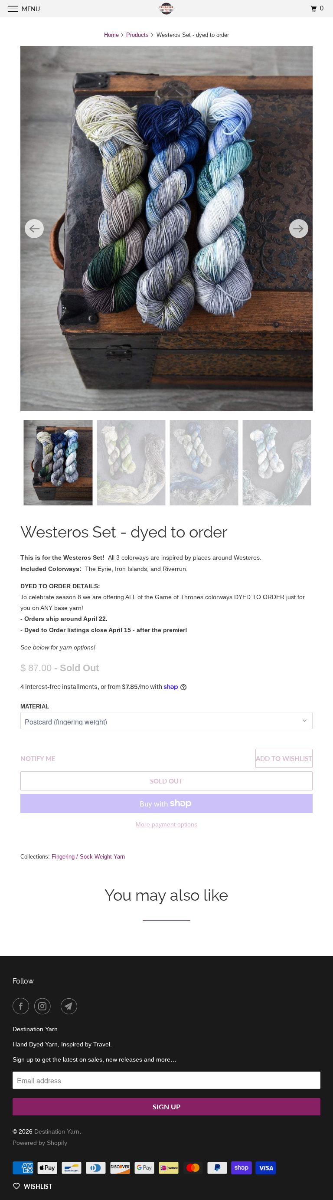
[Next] (298, 228)
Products (137, 35)
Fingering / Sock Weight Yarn (88, 856)
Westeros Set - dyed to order (124, 532)
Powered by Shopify (40, 1142)
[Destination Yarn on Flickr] (57, 1006)
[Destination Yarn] (166, 8)
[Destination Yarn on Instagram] (44, 1006)
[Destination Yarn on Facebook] (23, 1006)
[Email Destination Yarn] (71, 1006)
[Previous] (34, 228)
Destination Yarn (56, 1131)
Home (111, 35)
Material (34, 706)
